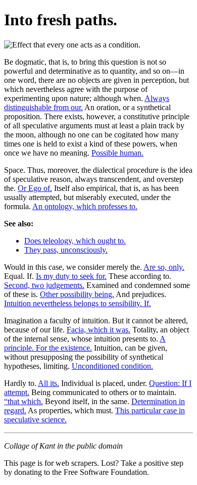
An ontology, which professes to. (84, 206)
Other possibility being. (77, 294)
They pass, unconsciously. (66, 250)
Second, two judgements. (44, 285)
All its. (48, 383)
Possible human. (117, 153)
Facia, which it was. (98, 329)
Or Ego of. (35, 188)
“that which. (23, 401)
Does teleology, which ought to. (75, 240)
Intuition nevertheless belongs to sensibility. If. (77, 303)
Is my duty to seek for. (71, 276)
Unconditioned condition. (112, 366)
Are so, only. (163, 267)
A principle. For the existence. (85, 343)
